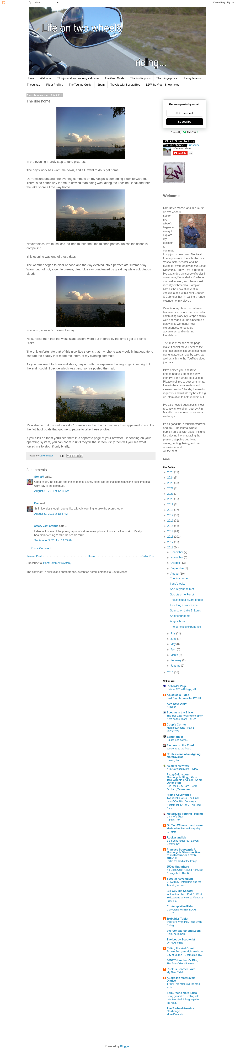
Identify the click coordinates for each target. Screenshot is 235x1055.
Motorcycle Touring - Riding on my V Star (185, 815)
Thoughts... (33, 84)
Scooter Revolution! (180, 878)
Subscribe (184, 121)
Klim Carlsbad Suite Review (182, 768)
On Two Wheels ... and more (185, 825)
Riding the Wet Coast (180, 948)
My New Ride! (175, 972)
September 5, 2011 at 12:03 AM (53, 540)
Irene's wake (177, 583)
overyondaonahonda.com (184, 930)
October (175, 562)
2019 (170, 504)
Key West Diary (177, 703)
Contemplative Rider (180, 906)
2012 (170, 542)
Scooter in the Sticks (180, 712)
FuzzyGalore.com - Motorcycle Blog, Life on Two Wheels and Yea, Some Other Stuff (184, 778)
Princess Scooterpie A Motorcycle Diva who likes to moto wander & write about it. (184, 853)
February (176, 660)
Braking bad (173, 760)
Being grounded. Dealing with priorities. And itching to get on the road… (183, 999)
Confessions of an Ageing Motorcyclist (184, 755)
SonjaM (39, 476)
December (177, 552)
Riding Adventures (179, 794)
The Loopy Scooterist (181, 939)
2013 (170, 536)
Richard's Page (177, 686)
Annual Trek (173, 819)
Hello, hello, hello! (176, 933)
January (175, 665)
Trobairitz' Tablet (177, 918)
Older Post (147, 556)
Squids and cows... (177, 739)
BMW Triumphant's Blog (182, 960)
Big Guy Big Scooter (180, 890)
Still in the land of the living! (182, 861)
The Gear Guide (114, 78)
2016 (170, 520)
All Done (171, 706)
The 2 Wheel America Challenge (180, 1010)
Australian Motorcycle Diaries (181, 979)
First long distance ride (184, 605)
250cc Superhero (178, 866)
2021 (170, 493)
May (173, 644)
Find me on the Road (180, 745)
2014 (170, 531)
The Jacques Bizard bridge (186, 599)
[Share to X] (74, 456)
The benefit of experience (185, 626)
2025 (170, 472)
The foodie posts (140, 78)
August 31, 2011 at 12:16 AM (51, 491)
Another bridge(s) (180, 615)
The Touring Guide (80, 84)
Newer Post (34, 556)
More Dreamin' (175, 1014)
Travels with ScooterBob (125, 84)
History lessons (192, 78)
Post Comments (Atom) (57, 563)
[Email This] (68, 456)
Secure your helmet (182, 589)
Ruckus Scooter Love (181, 969)
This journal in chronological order (78, 78)
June (173, 638)
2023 (170, 483)
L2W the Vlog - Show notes (162, 84)
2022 (170, 488)
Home (30, 78)
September (177, 568)
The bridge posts (166, 78)
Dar (37, 503)
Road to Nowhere (178, 765)
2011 (170, 547)
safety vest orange (46, 525)
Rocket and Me (176, 837)
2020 (170, 499)
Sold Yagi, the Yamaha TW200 (184, 698)
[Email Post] (61, 455)
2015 (170, 525)
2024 (170, 477)
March (174, 654)
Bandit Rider (175, 736)
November (177, 557)
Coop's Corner (176, 724)
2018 (170, 509)
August (175, 573)
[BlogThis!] (71, 456)
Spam (101, 84)
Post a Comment (41, 548)
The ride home (179, 578)
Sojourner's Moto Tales (182, 992)
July (173, 633)
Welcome (45, 78)
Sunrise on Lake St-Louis (185, 610)
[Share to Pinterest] (81, 456)
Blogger (125, 1046)
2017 (170, 515)
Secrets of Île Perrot (182, 594)
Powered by (176, 132)
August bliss (177, 621)
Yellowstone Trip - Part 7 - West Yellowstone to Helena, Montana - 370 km (185, 897)
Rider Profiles (54, 84)
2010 (170, 672)
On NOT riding (175, 942)
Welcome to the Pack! (179, 748)
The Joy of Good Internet (181, 963)
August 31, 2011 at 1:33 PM (51, 513)
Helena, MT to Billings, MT (181, 689)
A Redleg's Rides (178, 694)
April (173, 649)
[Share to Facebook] (78, 456)
